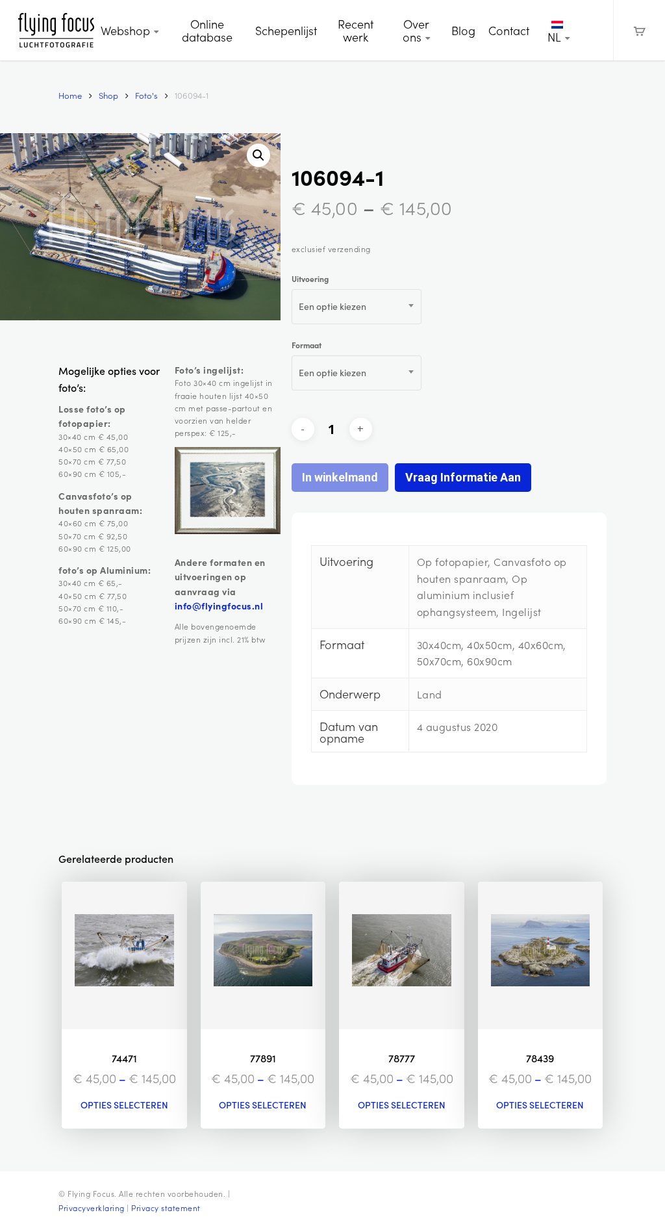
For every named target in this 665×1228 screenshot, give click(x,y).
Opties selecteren (124, 1105)
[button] (258, 155)
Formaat (306, 345)
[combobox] (356, 306)
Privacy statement (166, 1208)
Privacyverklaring (91, 1208)
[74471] (124, 955)
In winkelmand (340, 477)
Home (70, 95)
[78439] (540, 955)
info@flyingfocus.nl (219, 605)
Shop (108, 95)
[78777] (401, 955)
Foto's (146, 95)
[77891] (263, 955)
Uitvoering (310, 279)
